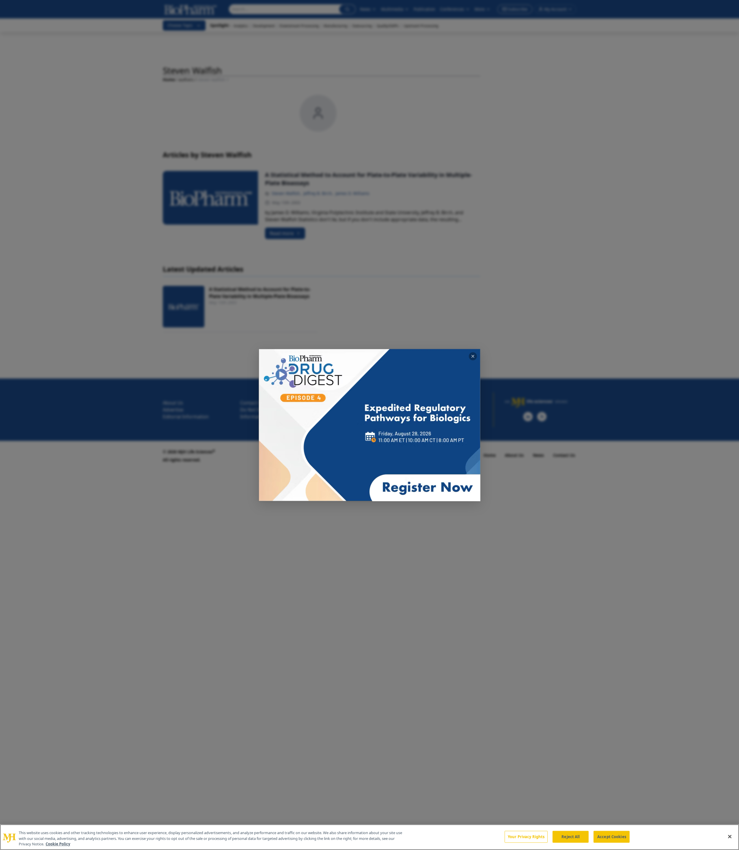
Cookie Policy (58, 844)
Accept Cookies (611, 836)
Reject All (570, 836)
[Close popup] (473, 356)
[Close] (729, 836)
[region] (369, 837)
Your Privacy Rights (526, 836)
